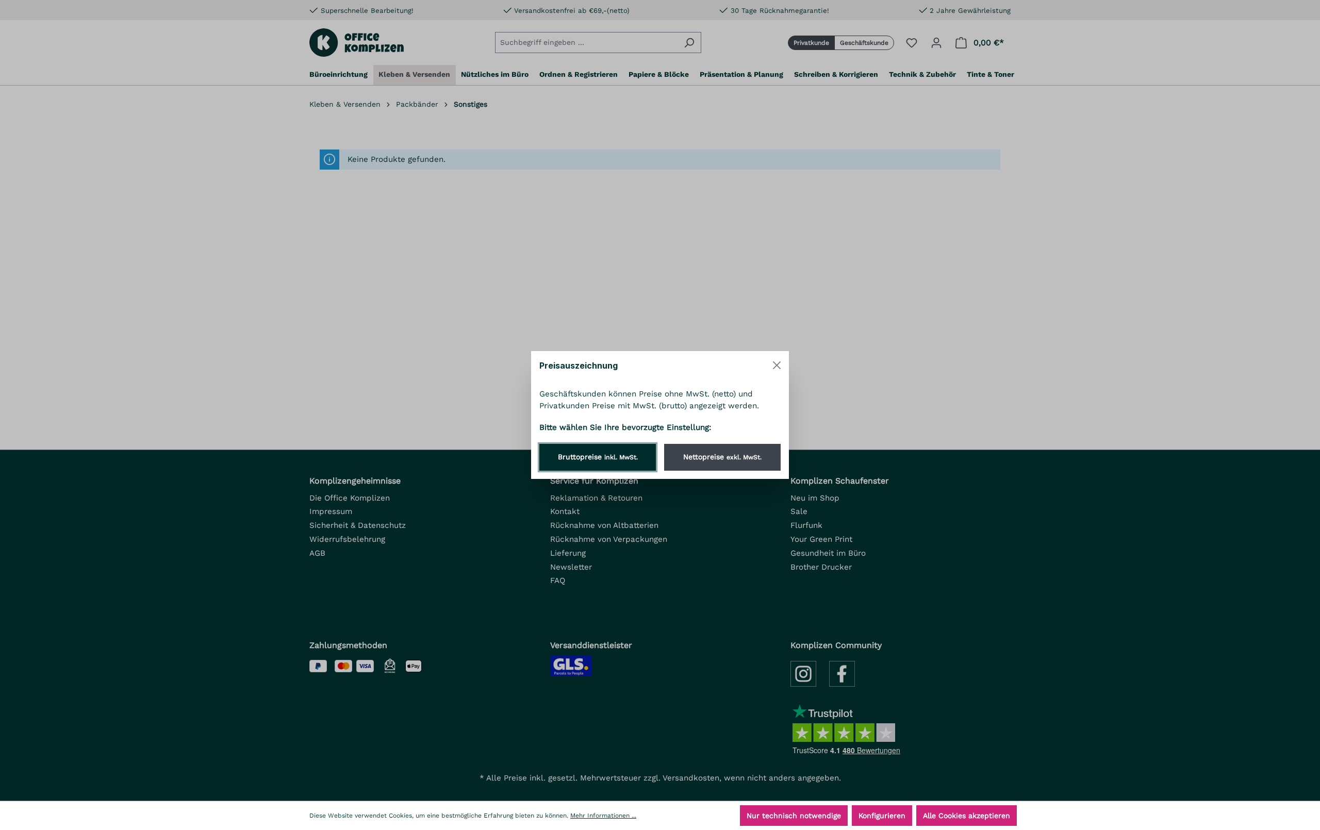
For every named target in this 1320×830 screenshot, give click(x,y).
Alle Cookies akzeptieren (966, 815)
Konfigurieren (882, 815)
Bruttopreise (598, 457)
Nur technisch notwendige (794, 815)
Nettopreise (722, 457)
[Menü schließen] (777, 365)
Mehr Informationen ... (603, 815)
